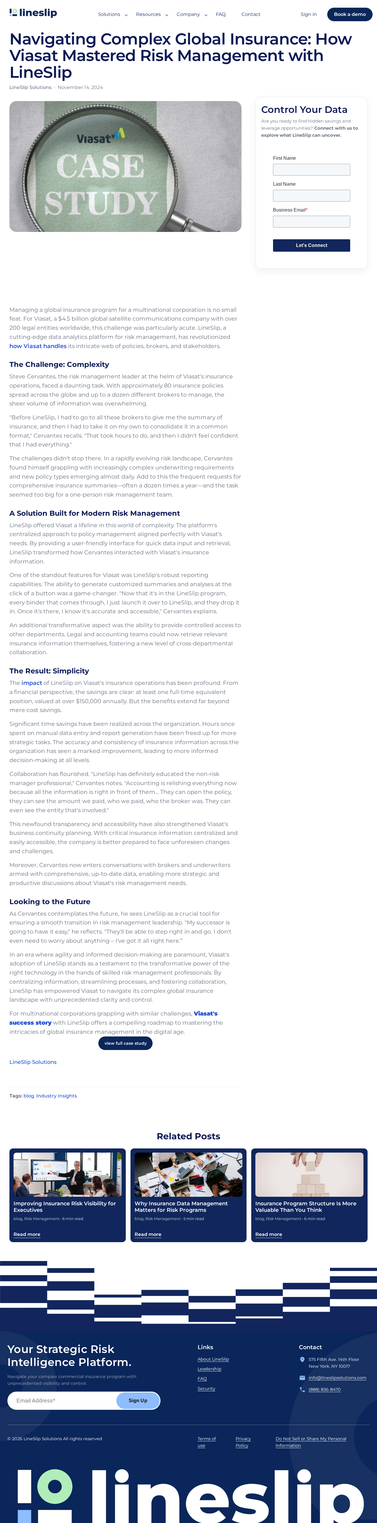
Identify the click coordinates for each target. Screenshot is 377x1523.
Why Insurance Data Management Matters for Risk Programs (181, 1207)
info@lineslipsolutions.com (337, 1377)
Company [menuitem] (188, 14)
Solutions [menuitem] (109, 14)
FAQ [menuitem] (221, 14)
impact (32, 682)
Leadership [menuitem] (209, 1369)
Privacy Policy (243, 1442)
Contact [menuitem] (251, 14)
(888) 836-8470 (325, 1389)
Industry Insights (56, 1096)
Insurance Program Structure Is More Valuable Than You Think (305, 1207)
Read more (27, 1234)
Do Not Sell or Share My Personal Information (311, 1442)
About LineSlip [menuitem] (213, 1359)
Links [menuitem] (205, 1347)
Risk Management (41, 1218)
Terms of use (207, 1442)
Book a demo (350, 14)
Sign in (309, 14)
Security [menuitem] (206, 1388)
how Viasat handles (38, 346)
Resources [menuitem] (148, 14)
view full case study (126, 1043)
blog (29, 1096)
